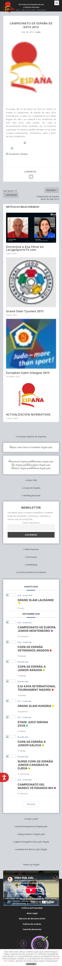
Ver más (31, 804)
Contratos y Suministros (32, 899)
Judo (38, 32)
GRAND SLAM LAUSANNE (36, 600)
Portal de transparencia (32, 883)
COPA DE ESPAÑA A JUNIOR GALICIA (32, 743)
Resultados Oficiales (18, 154)
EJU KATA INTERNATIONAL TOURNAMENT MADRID (37, 688)
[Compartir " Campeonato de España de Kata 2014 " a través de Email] (31, 177)
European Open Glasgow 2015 (28, 373)
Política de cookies (32, 924)
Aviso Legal (32, 913)
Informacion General (32, 888)
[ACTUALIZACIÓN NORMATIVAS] (31, 395)
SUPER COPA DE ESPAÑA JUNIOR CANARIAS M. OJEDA (35, 765)
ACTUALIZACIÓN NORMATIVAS (28, 414)
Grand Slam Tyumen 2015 (25, 311)
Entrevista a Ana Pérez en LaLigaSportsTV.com (25, 248)
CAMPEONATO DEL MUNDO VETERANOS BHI (35, 786)
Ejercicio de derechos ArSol (32, 918)
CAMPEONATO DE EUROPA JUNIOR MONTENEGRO (37, 629)
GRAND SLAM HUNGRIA (34, 706)
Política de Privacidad (32, 908)
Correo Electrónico (31, 522)
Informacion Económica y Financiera (32, 893)
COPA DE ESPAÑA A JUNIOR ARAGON (32, 668)
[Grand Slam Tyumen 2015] (31, 282)
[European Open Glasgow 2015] (31, 344)
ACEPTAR (31, 964)
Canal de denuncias (32, 929)
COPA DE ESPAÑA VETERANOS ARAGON (33, 648)
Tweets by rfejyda (31, 864)
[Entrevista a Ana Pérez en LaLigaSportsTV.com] (31, 228)
